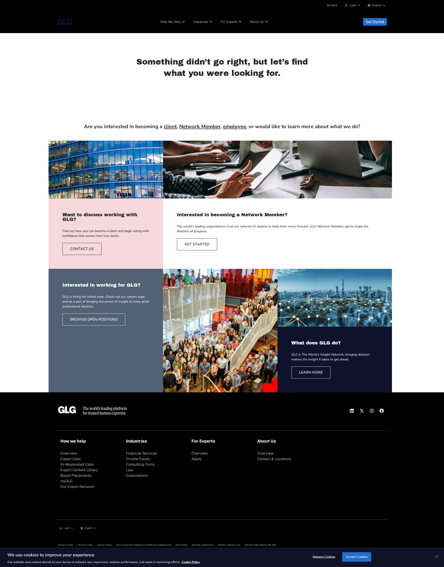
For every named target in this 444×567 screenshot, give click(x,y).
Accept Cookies (356, 557)
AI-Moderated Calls (76, 464)
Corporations (137, 475)
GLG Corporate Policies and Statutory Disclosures (143, 544)
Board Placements (75, 475)
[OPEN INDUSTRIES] (210, 22)
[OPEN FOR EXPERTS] (240, 22)
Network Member (199, 126)
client (170, 126)
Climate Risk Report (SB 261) (260, 544)
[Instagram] (371, 410)
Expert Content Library (79, 470)
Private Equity (138, 458)
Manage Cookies (324, 557)
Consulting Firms (140, 464)
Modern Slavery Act (229, 544)
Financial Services (141, 453)
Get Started (375, 22)
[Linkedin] (351, 410)
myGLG (66, 481)
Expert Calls (70, 458)
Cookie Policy (104, 544)
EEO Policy (181, 544)
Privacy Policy (65, 544)
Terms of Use (85, 544)
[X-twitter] (361, 410)
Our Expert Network (77, 486)
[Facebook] (381, 410)
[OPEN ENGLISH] (384, 5)
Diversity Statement (203, 544)
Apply (196, 458)
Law (129, 470)
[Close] (437, 557)
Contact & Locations (274, 458)
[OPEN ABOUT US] (266, 22)
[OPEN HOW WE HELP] (183, 22)
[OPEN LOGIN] (359, 5)
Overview (68, 453)
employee (234, 126)
